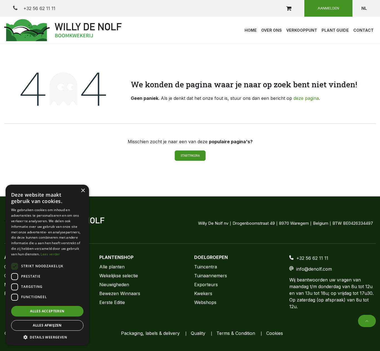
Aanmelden (328, 8)
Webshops (205, 302)
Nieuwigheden (114, 284)
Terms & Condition (235, 333)
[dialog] (47, 265)
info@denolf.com (314, 269)
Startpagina (190, 155)
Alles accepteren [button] (47, 311)
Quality (198, 333)
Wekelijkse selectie (118, 275)
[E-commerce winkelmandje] (288, 8)
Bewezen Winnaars (119, 293)
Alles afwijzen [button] (47, 325)
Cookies (274, 333)
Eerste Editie (112, 302)
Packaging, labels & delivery (150, 333)
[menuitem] (250, 30)
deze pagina (306, 98)
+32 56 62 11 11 (38, 8)
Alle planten (112, 267)
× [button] (83, 191)
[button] (367, 321)
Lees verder (50, 254)
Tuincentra (205, 267)
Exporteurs (206, 284)
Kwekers (203, 293)
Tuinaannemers (210, 275)
